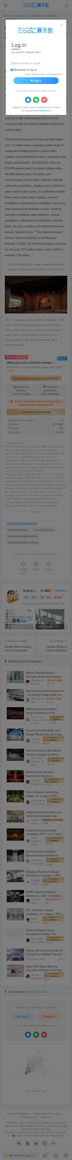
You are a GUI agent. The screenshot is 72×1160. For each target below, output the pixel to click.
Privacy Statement (41, 110)
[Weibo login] (44, 100)
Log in (37, 80)
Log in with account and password (43, 74)
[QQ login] (28, 100)
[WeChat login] (36, 100)
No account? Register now (25, 52)
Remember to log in (25, 69)
